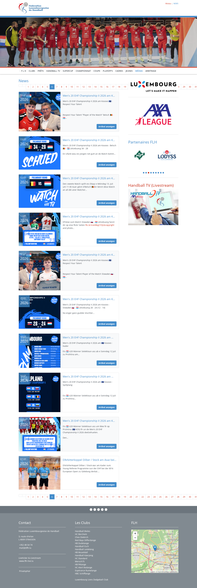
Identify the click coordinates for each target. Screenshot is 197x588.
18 (119, 86)
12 (83, 86)
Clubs (32, 70)
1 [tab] (143, 172)
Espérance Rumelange (86, 570)
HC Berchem (81, 534)
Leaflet (152, 572)
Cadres (119, 70)
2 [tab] (146, 172)
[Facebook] (91, 509)
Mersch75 (80, 561)
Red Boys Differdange (85, 540)
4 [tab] (151, 172)
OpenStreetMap (163, 572)
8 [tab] (161, 172)
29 (184, 86)
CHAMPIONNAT (83, 70)
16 (107, 86)
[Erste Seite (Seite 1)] (20, 85)
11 (77, 86)
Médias (139, 70)
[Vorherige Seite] (24, 85)
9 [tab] (163, 172)
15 (101, 86)
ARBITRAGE (150, 70)
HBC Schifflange (82, 573)
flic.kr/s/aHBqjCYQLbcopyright (99, 225)
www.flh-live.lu (26, 561)
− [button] (135, 538)
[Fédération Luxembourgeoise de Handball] (155, 548)
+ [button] (135, 533)
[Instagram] (94, 509)
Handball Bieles (82, 531)
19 (125, 86)
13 (89, 86)
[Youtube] (102, 509)
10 (72, 86)
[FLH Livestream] (153, 207)
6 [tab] (156, 172)
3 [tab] (148, 172)
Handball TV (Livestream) (151, 185)
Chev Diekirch (81, 537)
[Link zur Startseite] (35, 7)
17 (113, 86)
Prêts (41, 70)
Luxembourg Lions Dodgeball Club (91, 579)
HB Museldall (81, 552)
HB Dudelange (82, 543)
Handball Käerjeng (84, 555)
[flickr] (106, 509)
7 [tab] (158, 172)
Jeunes (129, 70)
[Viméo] (98, 509)
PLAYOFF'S (108, 70)
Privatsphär (25, 571)
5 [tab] (153, 172)
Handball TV (53, 70)
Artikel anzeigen (106, 126)
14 (95, 86)
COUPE (96, 70)
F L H (23, 70)
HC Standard (81, 558)
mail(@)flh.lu (25, 547)
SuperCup (68, 70)
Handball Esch (82, 546)
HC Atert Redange (83, 567)
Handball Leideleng (84, 549)
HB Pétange (80, 564)
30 (190, 86)
